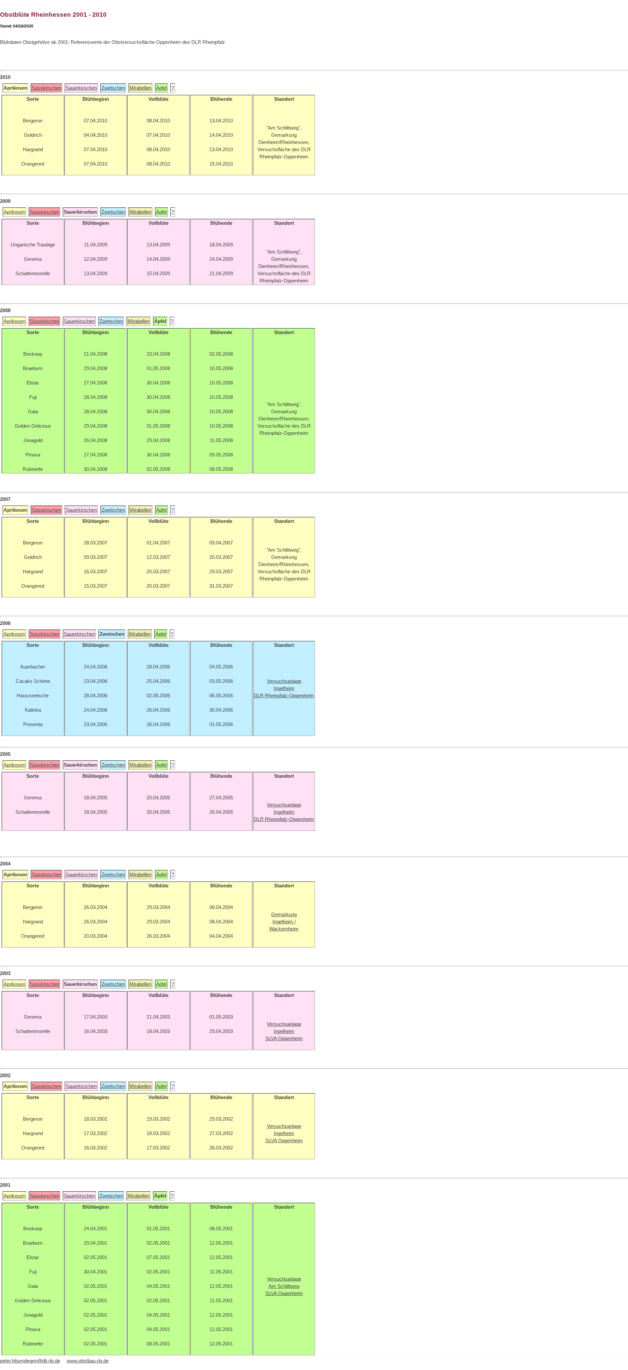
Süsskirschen (46, 88)
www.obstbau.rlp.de (88, 1360)
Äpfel (161, 88)
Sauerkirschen (81, 88)
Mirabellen (140, 88)
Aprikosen (14, 212)
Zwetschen (113, 88)
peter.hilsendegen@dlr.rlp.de (30, 1360)
